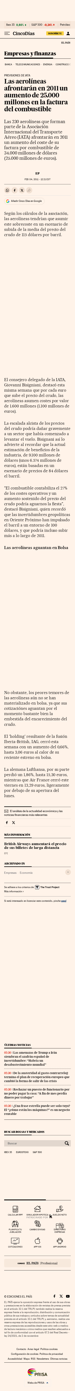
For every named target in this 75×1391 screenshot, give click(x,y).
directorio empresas (60, 1230)
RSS (33, 1359)
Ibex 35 (10, 24)
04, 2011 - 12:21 (37, 179)
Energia (47, 64)
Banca (8, 64)
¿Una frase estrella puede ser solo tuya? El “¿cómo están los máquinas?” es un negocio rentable (37, 1110)
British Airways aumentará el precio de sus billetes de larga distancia (35, 846)
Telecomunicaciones (27, 64)
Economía (26, 872)
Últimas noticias (17, 1045)
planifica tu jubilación (15, 1230)
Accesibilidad (15, 1359)
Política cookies (49, 1349)
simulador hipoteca (37, 1215)
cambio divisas (37, 1229)
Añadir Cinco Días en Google (26, 200)
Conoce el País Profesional (37, 1263)
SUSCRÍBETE (55, 33)
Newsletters (43, 1359)
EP (37, 173)
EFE (6, 853)
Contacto (21, 1349)
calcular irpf (15, 1215)
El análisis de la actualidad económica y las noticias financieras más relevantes (33, 813)
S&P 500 (36, 24)
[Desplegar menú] (7, 33)
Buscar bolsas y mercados (24, 1131)
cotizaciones (15, 1247)
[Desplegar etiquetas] (68, 872)
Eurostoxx (22, 1152)
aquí (63, 900)
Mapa (27, 1359)
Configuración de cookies (24, 1354)
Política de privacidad (51, 1354)
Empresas (10, 872)
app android (59, 1247)
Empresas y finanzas (30, 54)
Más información (13, 891)
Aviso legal (33, 1349)
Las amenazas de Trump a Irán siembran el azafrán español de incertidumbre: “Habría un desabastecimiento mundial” (30, 1059)
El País (65, 42)
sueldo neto (60, 1215)
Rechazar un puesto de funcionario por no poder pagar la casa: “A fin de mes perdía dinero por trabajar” (37, 1093)
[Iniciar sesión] (68, 33)
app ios (37, 1247)
